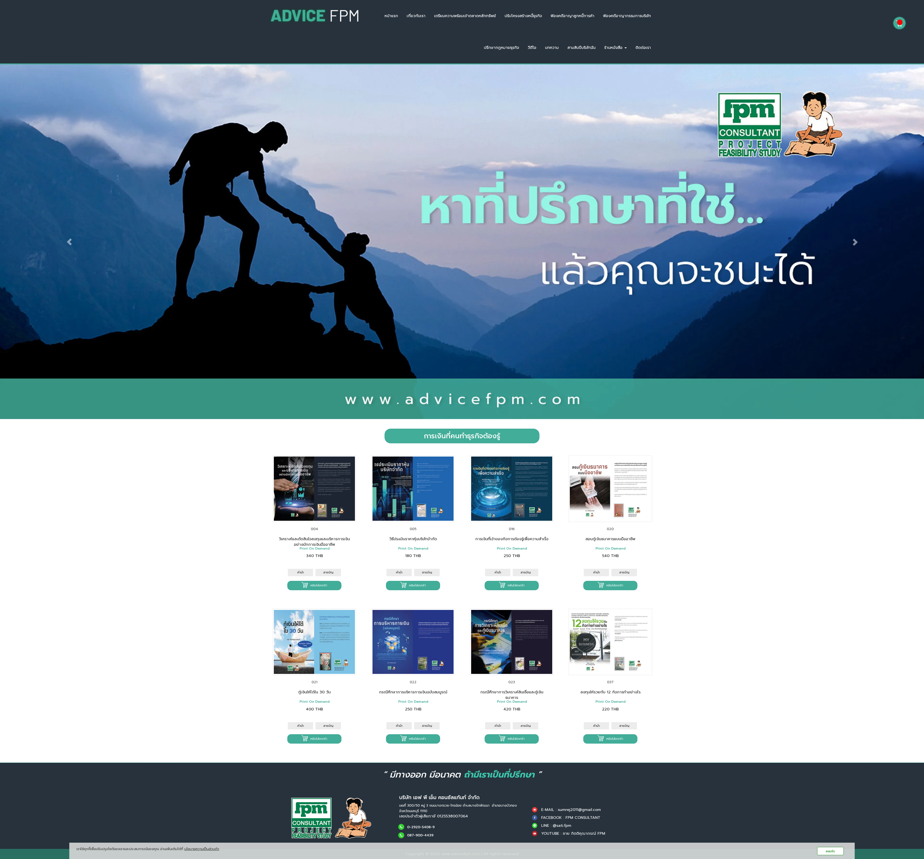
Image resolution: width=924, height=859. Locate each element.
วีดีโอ (532, 47)
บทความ (552, 47)
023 (511, 682)
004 (314, 529)
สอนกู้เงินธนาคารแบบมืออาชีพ (610, 539)
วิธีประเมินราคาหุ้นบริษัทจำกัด (413, 539)
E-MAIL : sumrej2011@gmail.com (571, 810)
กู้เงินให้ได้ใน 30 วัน (314, 692)
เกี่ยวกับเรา (416, 16)
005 (413, 529)
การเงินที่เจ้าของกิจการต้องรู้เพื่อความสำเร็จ (511, 539)
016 (512, 529)
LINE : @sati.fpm (556, 825)
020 (610, 529)
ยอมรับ (830, 851)
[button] (69, 241)
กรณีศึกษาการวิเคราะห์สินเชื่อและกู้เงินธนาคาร (511, 695)
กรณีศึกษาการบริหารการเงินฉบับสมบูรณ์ (413, 692)
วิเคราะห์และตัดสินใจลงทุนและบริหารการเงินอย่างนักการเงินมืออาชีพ (314, 541)
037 (610, 682)
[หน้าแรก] (331, 818)
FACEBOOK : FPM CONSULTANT (570, 818)
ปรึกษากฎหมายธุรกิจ (501, 47)
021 (314, 682)
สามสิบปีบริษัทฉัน (581, 47)
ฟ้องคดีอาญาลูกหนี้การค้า (572, 16)
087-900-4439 (420, 835)
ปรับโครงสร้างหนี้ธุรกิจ (523, 16)
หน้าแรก (391, 16)
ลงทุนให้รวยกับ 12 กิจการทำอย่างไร (610, 692)
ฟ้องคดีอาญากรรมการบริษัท (627, 16)
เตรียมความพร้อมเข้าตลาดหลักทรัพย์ (465, 16)
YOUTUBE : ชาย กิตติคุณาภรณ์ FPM (573, 833)
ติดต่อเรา (643, 47)
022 (413, 682)
